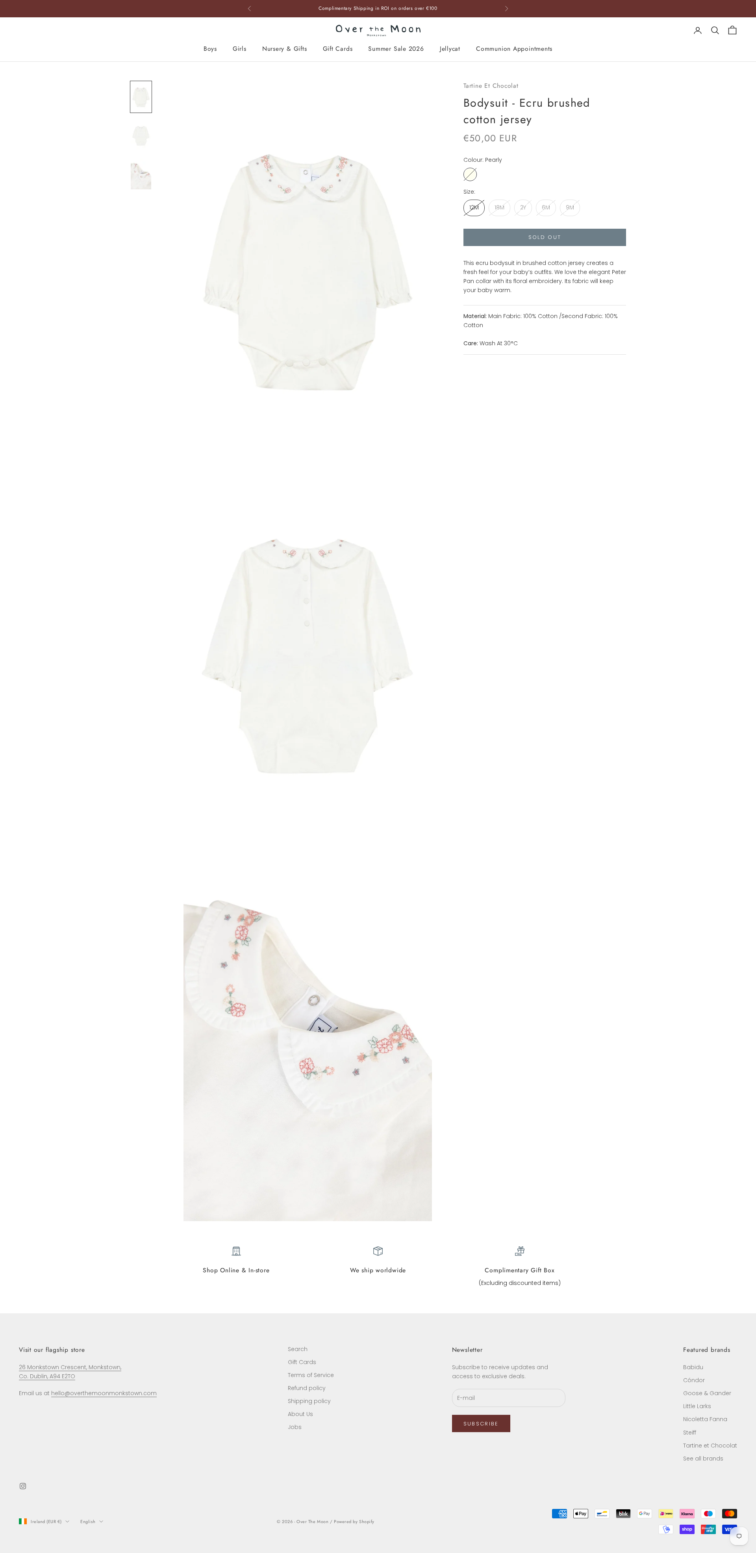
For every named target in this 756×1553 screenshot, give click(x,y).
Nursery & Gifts (284, 48)
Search (298, 1349)
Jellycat (450, 48)
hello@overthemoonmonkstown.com (104, 1393)
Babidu (693, 1367)
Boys (210, 48)
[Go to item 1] (141, 97)
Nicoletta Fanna (705, 1419)
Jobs (295, 1427)
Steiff (689, 1432)
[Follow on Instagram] (23, 1486)
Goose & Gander (707, 1393)
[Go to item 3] (141, 174)
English (87, 1521)
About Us (300, 1414)
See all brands (703, 1458)
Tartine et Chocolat (710, 1445)
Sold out (544, 237)
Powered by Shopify (354, 1521)
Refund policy (307, 1388)
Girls (239, 48)
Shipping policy (309, 1401)
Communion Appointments (514, 48)
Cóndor (694, 1380)
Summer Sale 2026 (396, 48)
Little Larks (697, 1406)
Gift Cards (338, 48)
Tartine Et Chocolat (491, 85)
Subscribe (481, 1423)
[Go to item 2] (141, 135)
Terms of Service (311, 1375)
